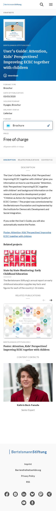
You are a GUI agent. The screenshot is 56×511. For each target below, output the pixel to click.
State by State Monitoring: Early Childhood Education (22, 272)
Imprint (28, 464)
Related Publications (28, 160)
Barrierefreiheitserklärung (28, 470)
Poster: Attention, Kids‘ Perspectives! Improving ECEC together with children (26, 348)
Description (9, 160)
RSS (28, 481)
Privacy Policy (28, 475)
